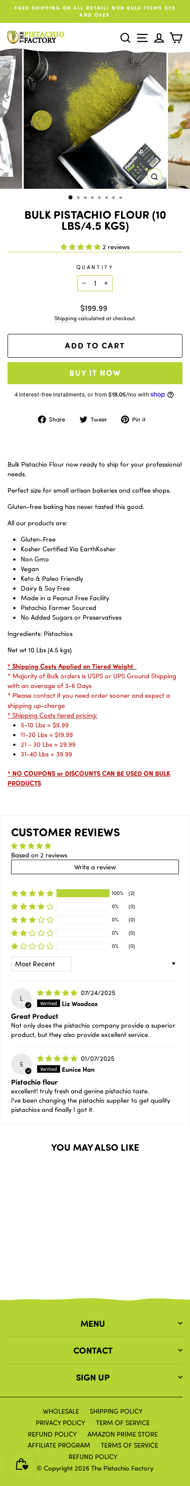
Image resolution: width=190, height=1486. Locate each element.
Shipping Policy (116, 1411)
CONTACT (93, 1350)
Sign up (93, 1377)
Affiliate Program (59, 1445)
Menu (92, 1323)
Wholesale (61, 1411)
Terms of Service (129, 1445)
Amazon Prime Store (122, 1434)
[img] (58, 992)
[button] (82, 246)
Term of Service (123, 1422)
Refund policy (93, 1456)
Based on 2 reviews (39, 854)
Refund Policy (52, 1434)
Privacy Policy (60, 1422)
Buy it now (95, 372)
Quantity (95, 266)
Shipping (65, 318)
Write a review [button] (95, 866)
